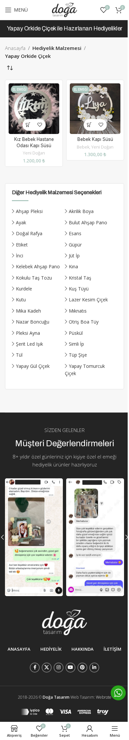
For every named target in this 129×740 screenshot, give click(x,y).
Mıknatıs (78, 311)
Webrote (103, 697)
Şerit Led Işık (29, 344)
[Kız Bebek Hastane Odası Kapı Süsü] (34, 108)
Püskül (76, 333)
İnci (19, 255)
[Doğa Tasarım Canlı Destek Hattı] (118, 692)
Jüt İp (74, 255)
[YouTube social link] (70, 668)
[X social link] (47, 668)
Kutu (21, 299)
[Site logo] (64, 9)
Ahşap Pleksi (29, 211)
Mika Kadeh (28, 311)
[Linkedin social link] (94, 668)
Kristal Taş (80, 278)
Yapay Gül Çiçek (33, 366)
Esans (75, 233)
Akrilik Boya (81, 211)
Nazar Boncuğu (32, 322)
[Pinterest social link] (82, 668)
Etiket (22, 244)
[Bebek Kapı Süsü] (95, 108)
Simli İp (76, 344)
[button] (28, 125)
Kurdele (24, 288)
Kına (73, 266)
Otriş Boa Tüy (84, 322)
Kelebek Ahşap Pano (38, 266)
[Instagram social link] (59, 668)
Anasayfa (15, 48)
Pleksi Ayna (28, 333)
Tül (19, 355)
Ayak (21, 222)
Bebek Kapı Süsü (95, 139)
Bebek (83, 147)
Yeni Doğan (34, 153)
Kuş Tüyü (79, 288)
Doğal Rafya (29, 233)
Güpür (75, 244)
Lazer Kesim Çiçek (88, 299)
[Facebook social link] (35, 668)
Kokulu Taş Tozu (34, 278)
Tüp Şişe (78, 355)
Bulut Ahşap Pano (88, 222)
